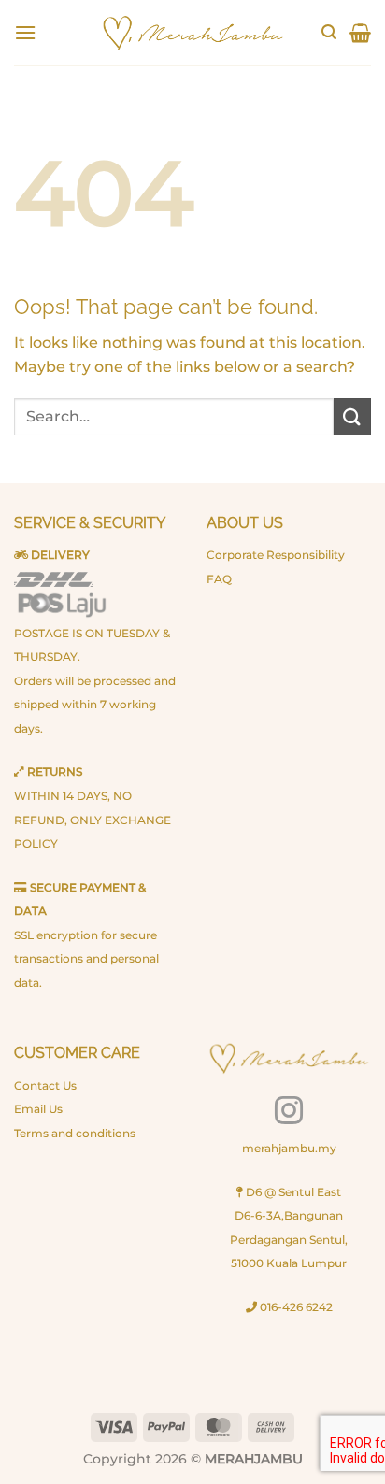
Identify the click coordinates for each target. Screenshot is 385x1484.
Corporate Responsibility (276, 555)
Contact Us (45, 1085)
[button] (25, 32)
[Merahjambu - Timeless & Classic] (192, 32)
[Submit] (352, 416)
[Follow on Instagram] (289, 1112)
